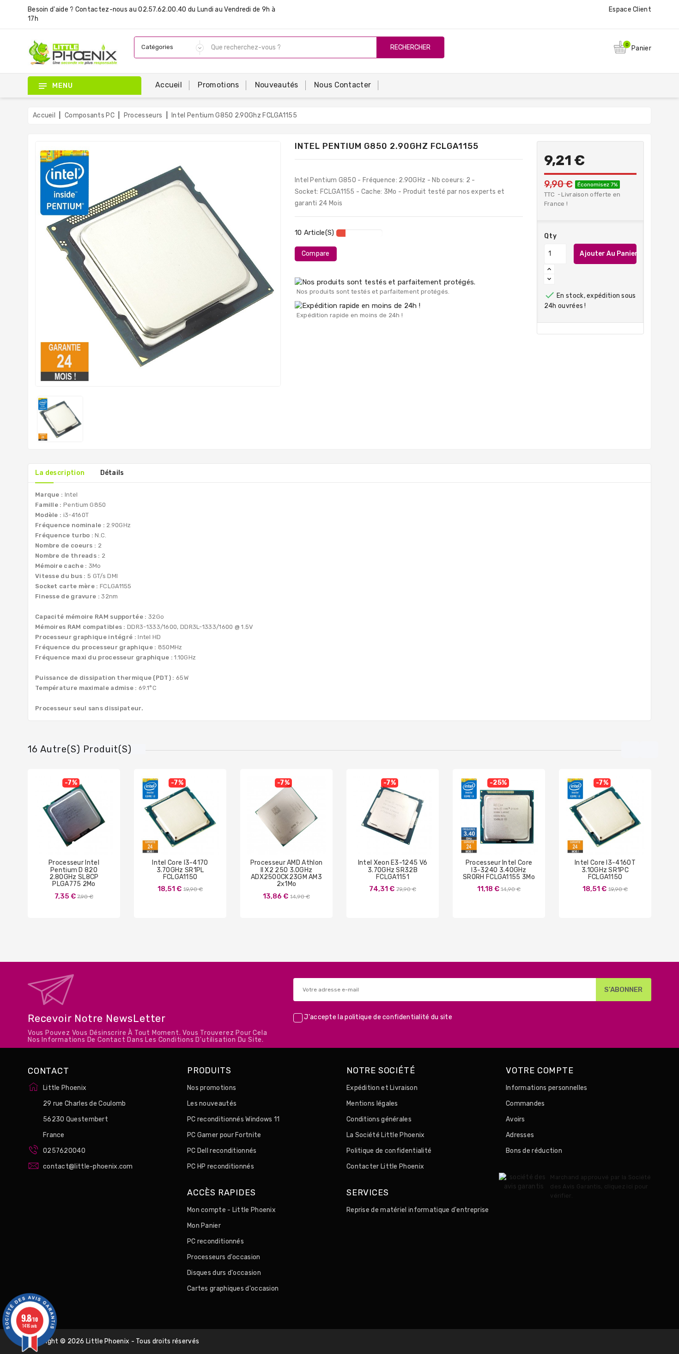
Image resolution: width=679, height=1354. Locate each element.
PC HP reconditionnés (220, 1166)
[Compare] (64, 825)
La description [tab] (60, 473)
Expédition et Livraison (382, 1088)
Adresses (520, 1135)
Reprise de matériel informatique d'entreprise (417, 1210)
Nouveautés (276, 84)
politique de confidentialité (387, 1018)
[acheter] (153, 825)
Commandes (525, 1104)
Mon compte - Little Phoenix (231, 1210)
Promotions (218, 84)
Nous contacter (342, 84)
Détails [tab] (112, 473)
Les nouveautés (211, 1104)
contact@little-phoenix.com (88, 1166)
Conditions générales (379, 1119)
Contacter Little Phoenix (385, 1166)
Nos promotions (211, 1088)
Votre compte (540, 1071)
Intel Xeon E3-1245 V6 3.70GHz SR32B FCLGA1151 (392, 870)
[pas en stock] (46, 825)
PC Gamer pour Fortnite (224, 1135)
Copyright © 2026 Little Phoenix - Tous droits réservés (113, 1341)
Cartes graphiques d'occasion (233, 1288)
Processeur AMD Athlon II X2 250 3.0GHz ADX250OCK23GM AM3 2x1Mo (286, 873)
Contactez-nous (101, 9)
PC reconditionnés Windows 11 (233, 1119)
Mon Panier (204, 1226)
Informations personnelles (547, 1088)
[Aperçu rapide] (83, 825)
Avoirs (515, 1119)
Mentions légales (372, 1104)
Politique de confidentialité (388, 1151)
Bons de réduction (534, 1151)
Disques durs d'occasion (224, 1273)
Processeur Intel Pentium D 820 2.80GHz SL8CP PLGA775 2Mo (73, 873)
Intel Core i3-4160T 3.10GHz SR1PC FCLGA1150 (605, 870)
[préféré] (101, 825)
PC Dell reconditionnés (222, 1151)
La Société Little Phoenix (385, 1135)
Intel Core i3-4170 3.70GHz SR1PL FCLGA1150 (180, 870)
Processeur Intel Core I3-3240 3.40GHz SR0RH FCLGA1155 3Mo (499, 870)
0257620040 (64, 1151)
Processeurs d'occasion (224, 1257)
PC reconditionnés (215, 1241)
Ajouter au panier (608, 254)
